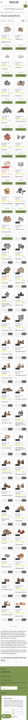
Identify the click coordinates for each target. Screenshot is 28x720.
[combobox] (12, 6)
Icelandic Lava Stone (20, 282)
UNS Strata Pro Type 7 (7, 378)
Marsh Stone (18, 149)
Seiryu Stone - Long (19, 229)
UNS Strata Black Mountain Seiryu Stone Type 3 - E (20, 449)
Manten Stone (5, 401)
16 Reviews (23, 147)
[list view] (25, 20)
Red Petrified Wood (19, 568)
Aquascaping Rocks (9, 12)
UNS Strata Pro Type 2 (7, 589)
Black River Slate (5, 95)
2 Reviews (23, 174)
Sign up (21, 688)
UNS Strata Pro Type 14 (7, 495)
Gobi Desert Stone (6, 176)
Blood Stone (4, 149)
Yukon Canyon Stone (6, 448)
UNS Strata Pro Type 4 (20, 121)
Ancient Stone (5, 282)
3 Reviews (10, 66)
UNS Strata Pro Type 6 (20, 592)
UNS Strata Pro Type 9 (20, 351)
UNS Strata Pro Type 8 (20, 474)
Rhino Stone (4, 122)
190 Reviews (9, 229)
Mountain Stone (18, 520)
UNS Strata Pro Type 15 (20, 496)
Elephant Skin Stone (6, 41)
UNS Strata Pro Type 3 (7, 473)
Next (16, 626)
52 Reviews (23, 280)
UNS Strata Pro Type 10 (7, 354)
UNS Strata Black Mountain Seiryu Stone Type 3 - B (20, 424)
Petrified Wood (18, 95)
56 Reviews (10, 39)
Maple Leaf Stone (19, 616)
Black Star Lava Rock (20, 330)
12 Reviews (23, 518)
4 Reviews (10, 147)
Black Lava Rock (19, 305)
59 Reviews (10, 399)
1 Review (24, 65)
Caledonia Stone (19, 176)
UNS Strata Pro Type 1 (7, 423)
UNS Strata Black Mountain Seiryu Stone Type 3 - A (7, 305)
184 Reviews (23, 302)
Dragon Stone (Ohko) (6, 231)
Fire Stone (4, 543)
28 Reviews (10, 174)
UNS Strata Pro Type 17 (7, 330)
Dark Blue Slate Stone (7, 258)
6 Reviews (10, 516)
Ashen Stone (18, 67)
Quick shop (7, 45)
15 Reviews (23, 93)
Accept (13, 709)
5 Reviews (10, 564)
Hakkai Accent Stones (7, 566)
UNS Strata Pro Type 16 (20, 399)
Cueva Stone (5, 68)
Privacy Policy (20, 706)
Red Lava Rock (18, 544)
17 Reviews (23, 327)
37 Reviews (23, 256)
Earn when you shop (20, 8)
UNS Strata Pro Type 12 (20, 375)
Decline (13, 713)
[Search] (25, 6)
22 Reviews (10, 280)
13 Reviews (10, 201)
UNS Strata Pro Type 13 (7, 614)
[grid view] (22, 20)
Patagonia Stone (19, 39)
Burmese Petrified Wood (7, 203)
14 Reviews (10, 93)
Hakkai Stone (18, 258)
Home (2, 12)
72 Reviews (23, 201)
